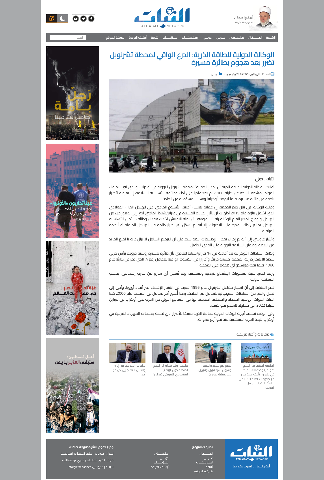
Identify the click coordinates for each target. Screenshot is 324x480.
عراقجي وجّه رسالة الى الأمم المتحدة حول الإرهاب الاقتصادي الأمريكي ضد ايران (170, 370)
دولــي (207, 37)
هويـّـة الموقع (115, 37)
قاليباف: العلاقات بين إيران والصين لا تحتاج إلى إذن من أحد (128, 370)
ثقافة (154, 37)
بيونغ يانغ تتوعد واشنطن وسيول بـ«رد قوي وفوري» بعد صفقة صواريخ (214, 370)
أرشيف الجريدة (138, 37)
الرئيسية (271, 37)
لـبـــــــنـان (255, 37)
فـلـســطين (236, 37)
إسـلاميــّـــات (190, 37)
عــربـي (220, 37)
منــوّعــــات (170, 37)
